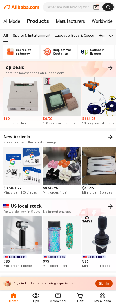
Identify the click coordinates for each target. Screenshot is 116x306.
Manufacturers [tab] (70, 21)
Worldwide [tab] (102, 21)
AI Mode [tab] (11, 21)
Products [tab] (38, 21)
